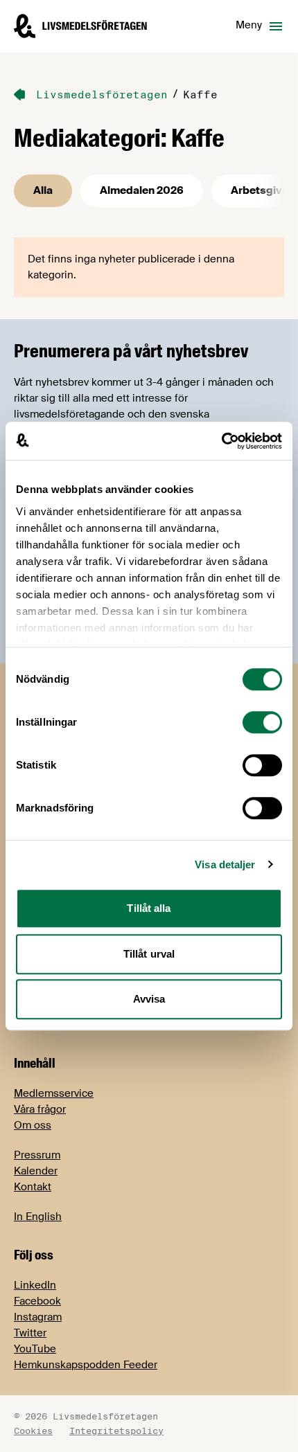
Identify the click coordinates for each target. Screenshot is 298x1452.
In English (38, 1217)
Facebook (37, 1301)
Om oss (32, 1125)
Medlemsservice (54, 1093)
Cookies (33, 1430)
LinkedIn (35, 1285)
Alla (43, 190)
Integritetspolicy (116, 1430)
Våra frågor (40, 1109)
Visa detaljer (225, 864)
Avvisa (149, 999)
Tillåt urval (149, 954)
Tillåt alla (148, 908)
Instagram (38, 1317)
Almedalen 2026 (142, 190)
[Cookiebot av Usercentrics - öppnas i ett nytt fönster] (221, 441)
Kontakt (32, 1187)
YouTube (35, 1349)
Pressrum (37, 1155)
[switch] (262, 722)
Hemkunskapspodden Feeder (85, 1365)
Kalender (36, 1171)
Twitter (30, 1333)
